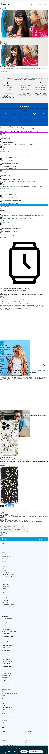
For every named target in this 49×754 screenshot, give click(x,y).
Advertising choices (28, 731)
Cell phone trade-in (6, 611)
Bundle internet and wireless (7, 682)
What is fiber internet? (6, 689)
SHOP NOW (3, 40)
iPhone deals (4, 622)
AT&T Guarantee (5, 713)
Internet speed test (6, 606)
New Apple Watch (5, 657)
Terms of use (4, 735)
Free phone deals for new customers (9, 631)
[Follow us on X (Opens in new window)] (39, 539)
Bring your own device (6, 608)
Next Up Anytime (5, 597)
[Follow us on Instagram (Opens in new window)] (44, 539)
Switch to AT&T (5, 602)
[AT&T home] (3, 4)
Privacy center (27, 733)
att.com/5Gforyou (5, 151)
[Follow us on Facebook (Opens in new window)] (41, 539)
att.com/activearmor (39, 370)
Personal (2, 0)
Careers (3, 709)
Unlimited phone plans (6, 584)
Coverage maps (4, 733)
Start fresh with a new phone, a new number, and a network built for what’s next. (8, 89)
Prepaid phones (5, 558)
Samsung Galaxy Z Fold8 (7, 576)
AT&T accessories (5, 671)
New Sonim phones (6, 647)
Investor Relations (5, 705)
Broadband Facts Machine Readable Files (10, 716)
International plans (6, 586)
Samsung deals (5, 625)
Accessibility (4, 738)
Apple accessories (5, 669)
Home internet (5, 550)
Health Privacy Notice (28, 738)
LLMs (3, 727)
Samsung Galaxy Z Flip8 (6, 578)
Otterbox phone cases (6, 675)
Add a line (4, 588)
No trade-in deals (5, 633)
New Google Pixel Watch (7, 661)
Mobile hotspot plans (6, 594)
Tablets (3, 552)
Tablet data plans (5, 592)
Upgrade (3, 590)
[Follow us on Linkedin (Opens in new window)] (46, 539)
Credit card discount (6, 629)
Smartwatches (5, 554)
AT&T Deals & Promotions (7, 618)
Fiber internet (4, 547)
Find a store (39, 1)
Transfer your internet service (8, 613)
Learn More (3, 513)
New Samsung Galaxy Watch (7, 659)
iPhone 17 (4, 570)
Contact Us (44, 117)
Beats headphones (5, 677)
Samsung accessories (6, 673)
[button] (8, 4)
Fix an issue (5, 117)
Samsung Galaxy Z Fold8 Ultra (8, 574)
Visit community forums (34, 118)
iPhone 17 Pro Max (5, 564)
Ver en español (45, 1)
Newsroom (4, 703)
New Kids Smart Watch (6, 663)
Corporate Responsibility (7, 707)
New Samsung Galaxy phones (8, 641)
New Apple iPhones (6, 638)
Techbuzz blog (4, 720)
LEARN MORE (4, 71)
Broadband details (5, 740)
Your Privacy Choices (28, 735)
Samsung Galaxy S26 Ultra (7, 572)
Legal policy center (5, 742)
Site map (3, 731)
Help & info (4, 711)
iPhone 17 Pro (4, 566)
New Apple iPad (5, 652)
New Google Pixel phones (7, 643)
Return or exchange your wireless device (10, 693)
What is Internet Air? (6, 685)
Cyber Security (27, 740)
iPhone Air (4, 568)
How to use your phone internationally (9, 687)
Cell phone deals (5, 620)
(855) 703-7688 (3, 44)
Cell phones (4, 545)
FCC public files (27, 742)
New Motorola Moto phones (7, 645)
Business (8, 0)
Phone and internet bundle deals (8, 627)
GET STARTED (3, 295)
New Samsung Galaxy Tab (7, 655)
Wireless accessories (6, 556)
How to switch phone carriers (8, 604)
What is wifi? (4, 695)
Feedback (3, 722)
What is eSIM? (4, 691)
